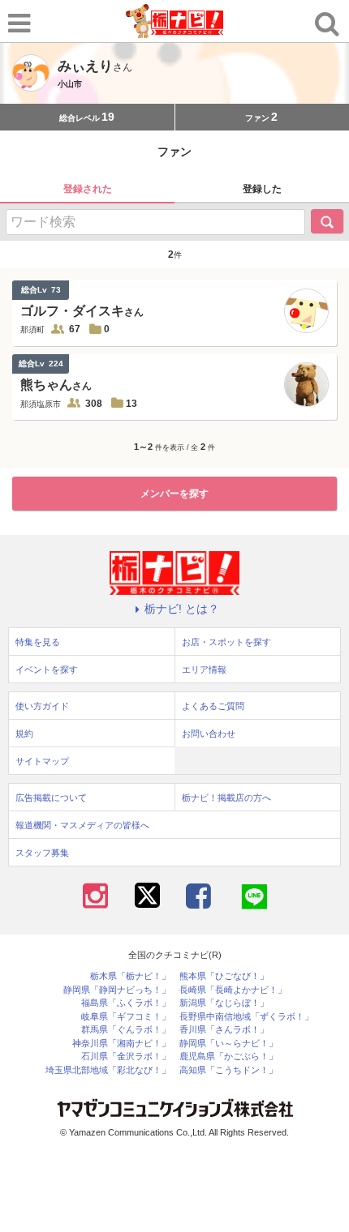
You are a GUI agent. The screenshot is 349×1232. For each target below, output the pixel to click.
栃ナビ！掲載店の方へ (226, 797)
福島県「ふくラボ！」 (125, 1003)
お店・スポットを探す (226, 642)
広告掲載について (51, 797)
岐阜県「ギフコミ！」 (125, 1016)
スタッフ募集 (42, 853)
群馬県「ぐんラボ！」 (125, 1029)
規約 (24, 733)
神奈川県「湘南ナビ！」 (121, 1043)
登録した (262, 189)
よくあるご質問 (213, 706)
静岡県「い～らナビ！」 (228, 1043)
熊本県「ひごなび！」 (224, 976)
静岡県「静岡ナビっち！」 (116, 990)
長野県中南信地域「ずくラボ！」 (246, 1016)
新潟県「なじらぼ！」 (224, 1003)
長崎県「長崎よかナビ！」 (233, 990)
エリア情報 (204, 669)
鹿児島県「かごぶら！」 (228, 1056)
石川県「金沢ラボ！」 (125, 1056)
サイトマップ (42, 761)
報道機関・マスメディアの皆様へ (82, 825)
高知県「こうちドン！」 (228, 1070)
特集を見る (37, 642)
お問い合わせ (208, 733)
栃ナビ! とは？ (181, 608)
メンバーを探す (174, 493)
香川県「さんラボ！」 (224, 1029)
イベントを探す (46, 669)
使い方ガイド (42, 706)
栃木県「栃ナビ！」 (130, 976)
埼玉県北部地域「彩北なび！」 (107, 1070)
